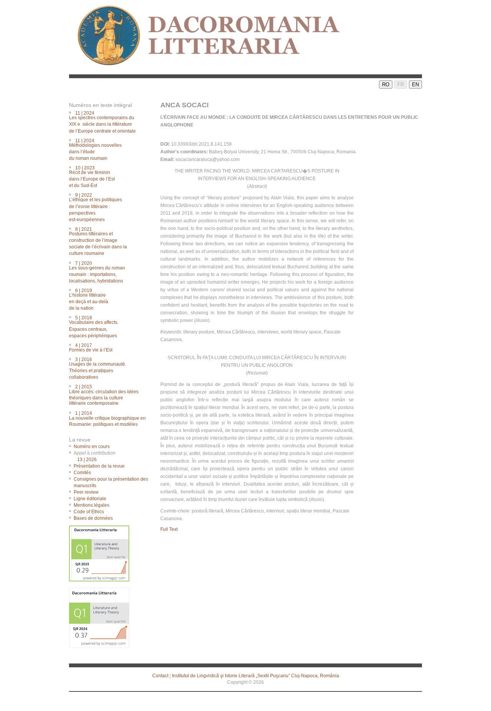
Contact (160, 675)
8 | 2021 (100, 241)
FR (400, 84)
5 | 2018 (96, 326)
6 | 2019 (91, 299)
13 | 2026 (87, 459)
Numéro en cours (92, 446)
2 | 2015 (106, 394)
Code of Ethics (89, 511)
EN (415, 84)
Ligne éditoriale (90, 498)
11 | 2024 (105, 121)
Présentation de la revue (99, 466)
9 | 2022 (98, 206)
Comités (82, 472)
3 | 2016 (100, 368)
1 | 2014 (110, 417)
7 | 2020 (99, 271)
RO (385, 84)
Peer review (86, 492)
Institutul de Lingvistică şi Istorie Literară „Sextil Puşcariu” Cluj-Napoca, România (255, 675)
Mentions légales (91, 505)
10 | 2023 (94, 176)
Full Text (169, 529)
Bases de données (93, 518)
